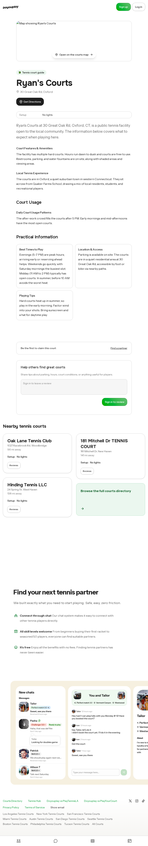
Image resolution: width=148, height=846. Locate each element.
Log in (138, 6)
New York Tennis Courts (50, 814)
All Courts (97, 824)
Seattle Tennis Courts (99, 819)
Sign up (123, 6)
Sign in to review (114, 402)
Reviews (14, 465)
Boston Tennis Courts (15, 824)
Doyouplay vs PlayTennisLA (62, 801)
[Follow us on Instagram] (137, 801)
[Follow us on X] (130, 801)
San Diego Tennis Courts (70, 819)
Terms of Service (35, 807)
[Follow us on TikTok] (143, 801)
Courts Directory (12, 801)
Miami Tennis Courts (14, 819)
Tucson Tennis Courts (76, 824)
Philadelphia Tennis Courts (46, 824)
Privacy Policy (11, 807)
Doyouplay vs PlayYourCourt (100, 801)
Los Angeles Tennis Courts (18, 814)
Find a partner (119, 348)
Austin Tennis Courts (41, 819)
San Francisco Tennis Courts (83, 814)
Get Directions (32, 101)
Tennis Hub (34, 801)
